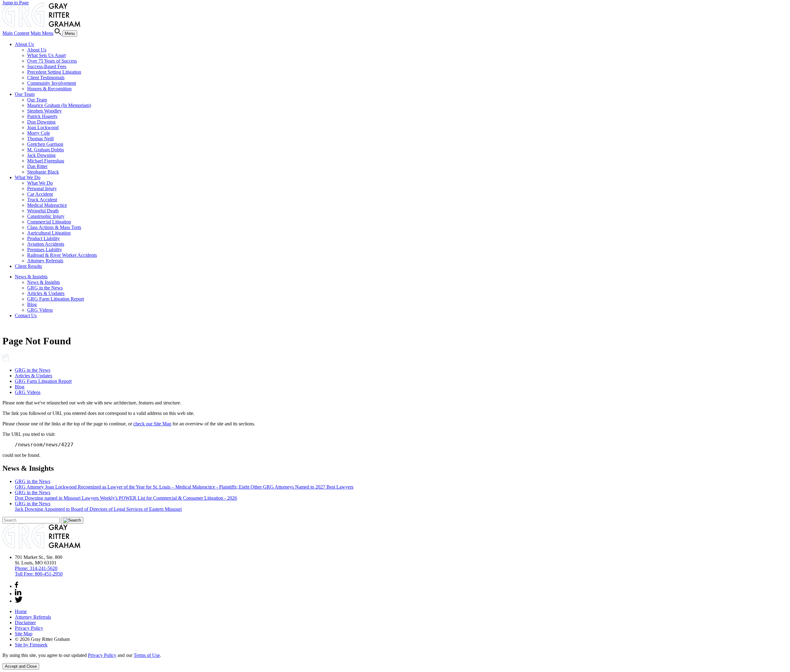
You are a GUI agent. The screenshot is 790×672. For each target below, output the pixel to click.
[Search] (58, 33)
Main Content (15, 33)
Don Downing (41, 122)
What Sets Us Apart (46, 55)
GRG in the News (45, 287)
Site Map (23, 633)
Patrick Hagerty (42, 116)
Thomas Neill (40, 138)
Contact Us (26, 315)
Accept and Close (21, 666)
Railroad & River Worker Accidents (62, 255)
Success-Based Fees (46, 66)
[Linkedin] (18, 593)
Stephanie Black (43, 171)
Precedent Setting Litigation (54, 72)
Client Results (28, 266)
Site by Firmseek (31, 644)
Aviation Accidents (45, 244)
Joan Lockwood (43, 127)
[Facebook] (16, 586)
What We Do (27, 177)
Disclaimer (25, 622)
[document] (395, 655)
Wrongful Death (43, 210)
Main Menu (42, 33)
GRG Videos (40, 310)
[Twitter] (19, 601)
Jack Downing (41, 155)
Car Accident (40, 194)
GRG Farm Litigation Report (55, 298)
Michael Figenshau (45, 160)
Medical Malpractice (47, 205)
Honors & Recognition (49, 88)
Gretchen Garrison (45, 144)
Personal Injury (42, 188)
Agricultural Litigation (49, 233)
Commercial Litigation (49, 221)
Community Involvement (51, 83)
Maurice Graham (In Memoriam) (59, 105)
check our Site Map (152, 423)
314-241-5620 (36, 568)
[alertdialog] (395, 661)
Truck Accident (42, 199)
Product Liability (43, 238)
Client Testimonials (45, 77)
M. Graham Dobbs (45, 149)
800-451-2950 (39, 573)
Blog (32, 304)
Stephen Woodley (44, 110)
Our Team (25, 94)
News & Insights (31, 276)
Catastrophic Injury (45, 216)
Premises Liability (44, 249)
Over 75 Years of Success (52, 61)
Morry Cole (38, 133)
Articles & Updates (45, 293)
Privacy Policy (29, 628)
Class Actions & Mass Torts (54, 227)
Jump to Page (15, 2)
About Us (24, 44)
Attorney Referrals (45, 260)
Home (21, 611)
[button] (5, 359)
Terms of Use (147, 655)
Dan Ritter (37, 166)
